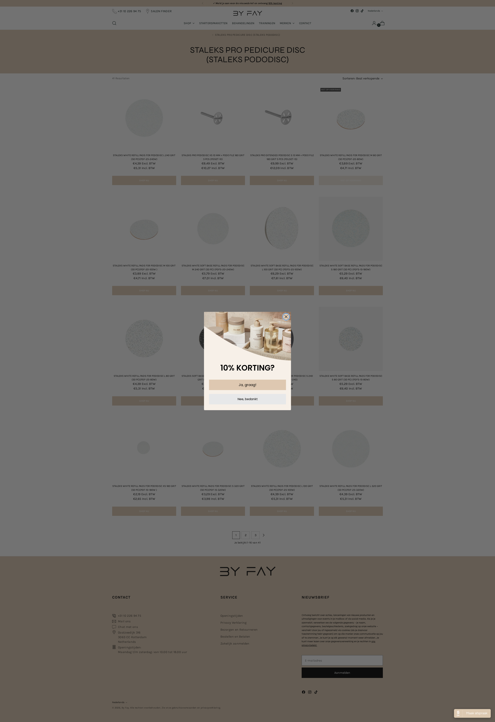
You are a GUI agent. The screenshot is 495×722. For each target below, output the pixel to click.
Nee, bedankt (247, 399)
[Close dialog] (286, 316)
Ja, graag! (247, 384)
